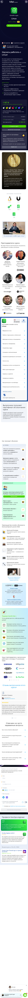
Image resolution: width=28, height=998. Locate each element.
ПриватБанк (9, 111)
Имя (3, 776)
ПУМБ (17, 111)
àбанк (20, 111)
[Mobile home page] (14, 2)
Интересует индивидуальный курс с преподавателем (10, 802)
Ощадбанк (14, 111)
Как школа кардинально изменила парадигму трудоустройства (14, 579)
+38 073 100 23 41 (1, 1)
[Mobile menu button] (26, 1)
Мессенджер (5, 793)
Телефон (4, 787)
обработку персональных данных (17, 806)
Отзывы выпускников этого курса (14, 686)
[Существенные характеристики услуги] (4, 108)
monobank (5, 111)
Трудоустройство (8, 616)
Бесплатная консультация (14, 25)
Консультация (14, 496)
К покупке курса (14, 126)
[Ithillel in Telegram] (3, 797)
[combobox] (5, 790)
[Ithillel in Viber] (7, 797)
